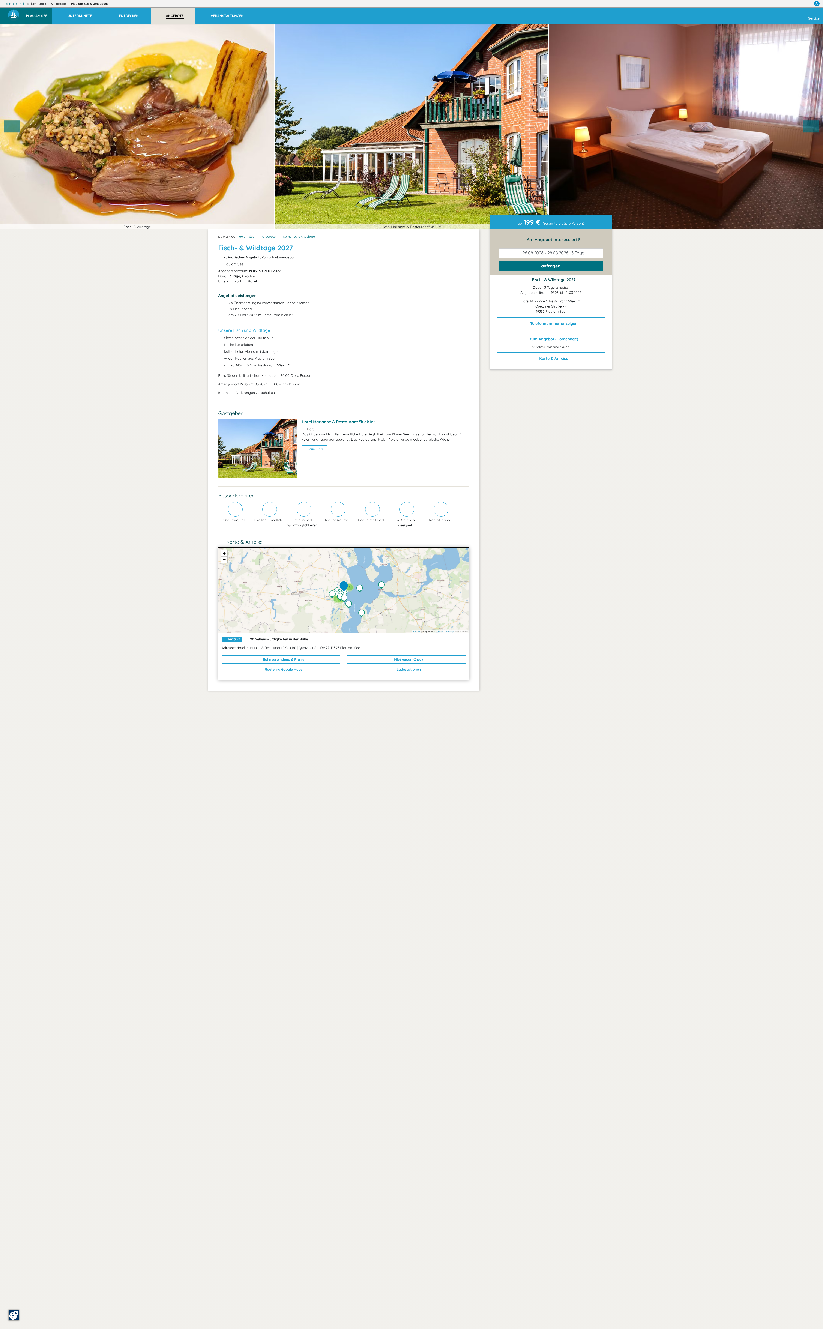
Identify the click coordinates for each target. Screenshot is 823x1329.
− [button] (224, 559)
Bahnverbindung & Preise (283, 659)
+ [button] (224, 553)
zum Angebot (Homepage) (553, 338)
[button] (39, 14)
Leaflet (417, 631)
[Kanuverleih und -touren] (333, 594)
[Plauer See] (360, 589)
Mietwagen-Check (408, 659)
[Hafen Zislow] (362, 614)
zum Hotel (316, 449)
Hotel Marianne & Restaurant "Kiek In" (338, 421)
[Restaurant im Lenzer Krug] (382, 585)
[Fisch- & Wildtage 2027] (345, 586)
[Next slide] (811, 126)
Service (814, 18)
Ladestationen (408, 669)
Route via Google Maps (283, 669)
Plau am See (90, 4)
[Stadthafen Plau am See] (345, 599)
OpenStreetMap (445, 631)
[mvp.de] (817, 3)
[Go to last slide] (12, 126)
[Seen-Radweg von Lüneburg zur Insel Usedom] (349, 605)
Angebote (269, 237)
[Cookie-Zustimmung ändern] (14, 1315)
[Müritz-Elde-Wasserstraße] (345, 593)
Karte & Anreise (553, 358)
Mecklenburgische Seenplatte (46, 4)
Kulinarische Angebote (299, 237)
